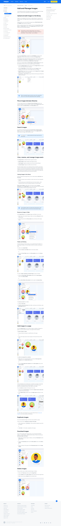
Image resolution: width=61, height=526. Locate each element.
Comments (6, 31)
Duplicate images (48, 16)
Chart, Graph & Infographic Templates (22, 512)
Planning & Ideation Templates (21, 513)
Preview (6, 27)
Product (12, 1)
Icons (5, 17)
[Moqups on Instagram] (48, 522)
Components (6, 20)
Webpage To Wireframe (7, 513)
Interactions (6, 21)
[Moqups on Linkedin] (44, 522)
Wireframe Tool (6, 505)
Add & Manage (7, 13)
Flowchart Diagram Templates (21, 509)
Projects (6, 25)
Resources (21, 1)
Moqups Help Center (20, 5)
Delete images (48, 19)
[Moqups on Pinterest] (50, 522)
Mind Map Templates (20, 508)
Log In (49, 1)
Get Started (32, 508)
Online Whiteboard (6, 509)
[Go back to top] (57, 501)
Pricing (26, 1)
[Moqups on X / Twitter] (42, 522)
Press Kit (32, 512)
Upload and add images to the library (51, 9)
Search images (48, 12)
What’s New (32, 509)
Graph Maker (5, 508)
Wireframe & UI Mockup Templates (21, 505)
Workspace (6, 24)
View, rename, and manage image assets (51, 13)
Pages (5, 23)
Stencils (6, 9)
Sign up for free (54, 1)
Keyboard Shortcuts (7, 36)
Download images (48, 17)
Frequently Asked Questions (48, 508)
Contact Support (47, 506)
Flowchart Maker (6, 506)
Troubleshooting (7, 38)
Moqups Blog (32, 505)
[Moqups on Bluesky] (40, 522)
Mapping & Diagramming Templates (22, 506)
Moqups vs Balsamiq (6, 515)
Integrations (6, 35)
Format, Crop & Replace (8, 14)
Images (26, 5)
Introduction (6, 12)
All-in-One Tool (6, 512)
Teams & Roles (7, 28)
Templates (16, 1)
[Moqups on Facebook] (46, 522)
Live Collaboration (7, 32)
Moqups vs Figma (6, 516)
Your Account (7, 34)
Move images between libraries (50, 10)
